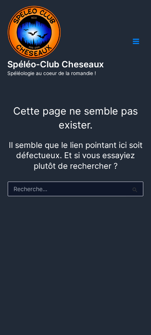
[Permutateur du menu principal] (136, 41)
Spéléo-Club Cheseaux (55, 64)
